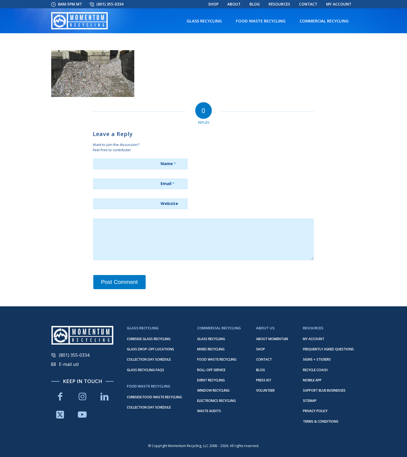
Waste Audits (209, 411)
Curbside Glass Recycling (149, 339)
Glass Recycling (211, 339)
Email (167, 183)
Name (168, 163)
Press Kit (263, 380)
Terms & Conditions (320, 421)
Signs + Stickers (317, 359)
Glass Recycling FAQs (145, 370)
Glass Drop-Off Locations (150, 349)
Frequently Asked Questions (328, 349)
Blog (254, 4)
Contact (308, 4)
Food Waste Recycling (216, 359)
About (234, 4)
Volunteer (265, 390)
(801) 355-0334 (109, 4)
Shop (213, 4)
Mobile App (312, 380)
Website (169, 203)
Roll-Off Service (211, 370)
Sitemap (309, 400)
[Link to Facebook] (60, 396)
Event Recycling (211, 380)
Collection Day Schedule (149, 359)
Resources (279, 4)
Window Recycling (213, 390)
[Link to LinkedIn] (105, 396)
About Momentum (272, 339)
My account (338, 4)
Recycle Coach (315, 370)
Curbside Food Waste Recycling (154, 397)
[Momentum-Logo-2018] (79, 20)
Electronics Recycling (216, 400)
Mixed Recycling (211, 349)
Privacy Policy (315, 411)
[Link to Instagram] (82, 396)
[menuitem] (213, 4)
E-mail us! (69, 364)
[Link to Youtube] (82, 414)
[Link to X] (60, 414)
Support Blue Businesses (324, 390)
